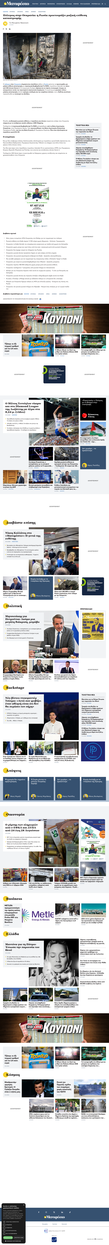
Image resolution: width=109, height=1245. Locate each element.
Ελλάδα (12, 934)
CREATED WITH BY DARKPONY (95, 1239)
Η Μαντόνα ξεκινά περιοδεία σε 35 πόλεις (18, 961)
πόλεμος (7, 84)
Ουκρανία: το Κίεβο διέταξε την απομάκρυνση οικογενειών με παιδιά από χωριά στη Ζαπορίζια (37, 244)
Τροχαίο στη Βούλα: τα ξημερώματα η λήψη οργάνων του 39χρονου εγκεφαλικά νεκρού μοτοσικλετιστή (88, 140)
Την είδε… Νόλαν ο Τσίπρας (14, 720)
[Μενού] (102, 3)
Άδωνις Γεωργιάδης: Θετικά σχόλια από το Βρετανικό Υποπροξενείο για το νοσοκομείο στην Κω (15, 594)
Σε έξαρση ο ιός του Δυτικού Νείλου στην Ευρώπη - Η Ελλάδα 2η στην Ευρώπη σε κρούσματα (92, 973)
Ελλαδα (69, 4)
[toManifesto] (16, 3)
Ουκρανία (17, 84)
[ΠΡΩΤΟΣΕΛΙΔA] (93, 626)
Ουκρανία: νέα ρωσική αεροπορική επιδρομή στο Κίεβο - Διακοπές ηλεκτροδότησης (33, 256)
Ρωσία (46, 84)
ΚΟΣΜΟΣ (5, 11)
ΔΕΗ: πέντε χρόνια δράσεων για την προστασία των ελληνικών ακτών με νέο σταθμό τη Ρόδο (92, 921)
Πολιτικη (35, 4)
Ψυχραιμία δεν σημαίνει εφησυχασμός (15, 780)
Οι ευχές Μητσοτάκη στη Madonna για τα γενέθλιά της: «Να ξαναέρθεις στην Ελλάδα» (40, 758)
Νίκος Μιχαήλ (15, 796)
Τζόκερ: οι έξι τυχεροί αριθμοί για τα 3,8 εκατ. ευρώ (12, 347)
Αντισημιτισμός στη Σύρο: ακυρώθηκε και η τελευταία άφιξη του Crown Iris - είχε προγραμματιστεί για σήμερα (92, 441)
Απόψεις (13, 770)
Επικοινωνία (64, 1224)
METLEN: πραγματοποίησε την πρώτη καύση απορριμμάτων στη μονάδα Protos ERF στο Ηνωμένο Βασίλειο (12, 913)
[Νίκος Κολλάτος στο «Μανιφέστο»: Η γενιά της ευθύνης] (54, 551)
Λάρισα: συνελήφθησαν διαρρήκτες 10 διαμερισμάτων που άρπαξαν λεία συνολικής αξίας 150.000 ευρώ (87, 150)
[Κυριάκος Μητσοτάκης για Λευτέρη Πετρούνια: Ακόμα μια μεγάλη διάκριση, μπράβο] (54, 634)
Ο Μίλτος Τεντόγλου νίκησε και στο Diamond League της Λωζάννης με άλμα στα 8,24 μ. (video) (87, 161)
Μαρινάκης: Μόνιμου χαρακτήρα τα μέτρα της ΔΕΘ (14, 486)
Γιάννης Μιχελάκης (43, 796)
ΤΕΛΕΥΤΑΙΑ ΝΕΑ (82, 125)
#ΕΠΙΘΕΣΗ (33, 11)
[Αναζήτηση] (105, 4)
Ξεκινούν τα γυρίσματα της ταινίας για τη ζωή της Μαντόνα (23, 964)
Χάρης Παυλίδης (94, 465)
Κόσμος (13, 1075)
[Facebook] (38, 1212)
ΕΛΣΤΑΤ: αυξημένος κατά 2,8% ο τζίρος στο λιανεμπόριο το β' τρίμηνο (66, 921)
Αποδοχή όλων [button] (8, 1237)
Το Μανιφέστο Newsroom (18, 23)
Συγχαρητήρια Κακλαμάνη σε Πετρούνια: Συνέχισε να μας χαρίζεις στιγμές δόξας (13, 677)
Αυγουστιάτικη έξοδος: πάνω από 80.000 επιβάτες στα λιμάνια (92, 983)
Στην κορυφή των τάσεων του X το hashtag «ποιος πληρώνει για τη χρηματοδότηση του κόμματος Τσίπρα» (14, 759)
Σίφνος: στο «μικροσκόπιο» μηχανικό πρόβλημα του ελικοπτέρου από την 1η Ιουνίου (92, 952)
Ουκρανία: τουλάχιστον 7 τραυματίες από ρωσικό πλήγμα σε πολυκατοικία (30, 267)
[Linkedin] (9, 29)
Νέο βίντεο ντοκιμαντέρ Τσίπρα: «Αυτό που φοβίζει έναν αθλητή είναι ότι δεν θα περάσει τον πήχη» (23, 702)
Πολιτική (14, 606)
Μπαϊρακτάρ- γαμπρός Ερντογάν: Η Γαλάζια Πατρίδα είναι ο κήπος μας (12, 1087)
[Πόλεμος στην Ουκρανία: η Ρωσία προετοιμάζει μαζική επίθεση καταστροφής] (3, 29)
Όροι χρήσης (45, 1224)
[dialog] (14, 1223)
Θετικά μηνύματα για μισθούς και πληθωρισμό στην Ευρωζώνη (41, 486)
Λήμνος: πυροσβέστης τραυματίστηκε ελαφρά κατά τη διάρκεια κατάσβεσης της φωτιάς (92, 941)
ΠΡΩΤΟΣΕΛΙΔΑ (95, 4)
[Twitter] (54, 1212)
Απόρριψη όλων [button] (18, 1237)
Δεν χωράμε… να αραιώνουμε (89, 449)
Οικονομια (51, 4)
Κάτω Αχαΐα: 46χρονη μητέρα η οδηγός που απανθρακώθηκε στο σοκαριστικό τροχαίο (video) (66, 1005)
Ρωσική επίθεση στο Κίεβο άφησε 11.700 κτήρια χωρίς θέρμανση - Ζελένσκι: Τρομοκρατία (35, 241)
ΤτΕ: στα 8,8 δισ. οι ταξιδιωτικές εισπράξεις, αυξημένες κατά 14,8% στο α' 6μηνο (40, 885)
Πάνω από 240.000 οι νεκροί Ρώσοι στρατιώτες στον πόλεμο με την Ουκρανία (65, 593)
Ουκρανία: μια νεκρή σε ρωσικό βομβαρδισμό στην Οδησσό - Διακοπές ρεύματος (32, 262)
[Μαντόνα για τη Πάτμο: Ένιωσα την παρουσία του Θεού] (54, 962)
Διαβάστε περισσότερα (15, 1218)
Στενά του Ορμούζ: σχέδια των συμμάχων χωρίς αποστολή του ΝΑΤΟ (64, 1087)
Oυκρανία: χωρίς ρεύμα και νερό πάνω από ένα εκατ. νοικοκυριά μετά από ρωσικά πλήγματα (36, 247)
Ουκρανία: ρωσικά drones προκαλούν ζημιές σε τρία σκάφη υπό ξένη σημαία (31, 253)
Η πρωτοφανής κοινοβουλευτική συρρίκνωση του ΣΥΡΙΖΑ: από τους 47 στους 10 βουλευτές (66, 758)
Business (14, 899)
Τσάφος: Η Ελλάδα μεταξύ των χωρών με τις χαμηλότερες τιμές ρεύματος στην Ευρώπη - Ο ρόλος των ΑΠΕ (66, 886)
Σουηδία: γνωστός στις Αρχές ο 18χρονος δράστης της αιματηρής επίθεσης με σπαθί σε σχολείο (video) (67, 1117)
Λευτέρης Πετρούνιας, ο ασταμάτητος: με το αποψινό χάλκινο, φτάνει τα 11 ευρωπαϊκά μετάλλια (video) (40, 465)
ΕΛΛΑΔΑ (83, 133)
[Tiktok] (70, 1212)
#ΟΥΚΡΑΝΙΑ (12, 11)
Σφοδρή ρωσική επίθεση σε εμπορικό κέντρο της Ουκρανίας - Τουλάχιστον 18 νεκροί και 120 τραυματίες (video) (66, 465)
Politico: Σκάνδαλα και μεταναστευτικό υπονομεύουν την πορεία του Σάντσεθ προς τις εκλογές (66, 488)
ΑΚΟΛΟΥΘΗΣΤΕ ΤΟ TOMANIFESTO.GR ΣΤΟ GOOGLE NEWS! (21, 299)
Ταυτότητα (54, 1224)
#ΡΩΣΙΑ (27, 11)
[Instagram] (46, 1212)
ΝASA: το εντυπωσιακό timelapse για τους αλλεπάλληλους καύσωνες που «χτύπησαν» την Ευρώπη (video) (93, 1117)
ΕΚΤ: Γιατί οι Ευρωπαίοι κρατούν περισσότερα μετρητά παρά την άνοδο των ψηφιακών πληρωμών (92, 879)
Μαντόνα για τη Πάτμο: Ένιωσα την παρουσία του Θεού (87, 131)
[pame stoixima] (54, 318)
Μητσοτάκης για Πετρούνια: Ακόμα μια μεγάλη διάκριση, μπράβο (22, 619)
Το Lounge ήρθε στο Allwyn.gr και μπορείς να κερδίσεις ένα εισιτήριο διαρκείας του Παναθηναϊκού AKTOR (93, 353)
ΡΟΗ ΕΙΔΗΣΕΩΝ (85, 4)
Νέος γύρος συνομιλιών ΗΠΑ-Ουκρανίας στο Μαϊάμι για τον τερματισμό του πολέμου (34, 238)
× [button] (23, 1205)
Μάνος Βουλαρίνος (43, 596)
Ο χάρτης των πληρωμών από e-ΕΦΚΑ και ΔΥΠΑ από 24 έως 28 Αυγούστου (22, 827)
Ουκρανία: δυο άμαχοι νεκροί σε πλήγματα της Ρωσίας (24, 250)
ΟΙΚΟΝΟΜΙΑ (37, 489)
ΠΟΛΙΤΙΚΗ (10, 489)
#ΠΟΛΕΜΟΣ (20, 11)
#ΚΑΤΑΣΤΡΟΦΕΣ (42, 11)
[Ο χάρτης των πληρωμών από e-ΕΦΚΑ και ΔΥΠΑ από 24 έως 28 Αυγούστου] (54, 843)
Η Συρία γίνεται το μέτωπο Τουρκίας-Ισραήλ (38, 781)
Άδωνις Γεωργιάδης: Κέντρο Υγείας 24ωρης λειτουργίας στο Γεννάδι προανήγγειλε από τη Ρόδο (40, 678)
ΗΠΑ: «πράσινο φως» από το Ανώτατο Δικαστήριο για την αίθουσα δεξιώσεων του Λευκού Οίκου (40, 1117)
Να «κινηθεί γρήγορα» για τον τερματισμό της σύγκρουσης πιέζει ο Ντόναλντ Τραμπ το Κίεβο (36, 259)
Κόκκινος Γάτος (93, 415)
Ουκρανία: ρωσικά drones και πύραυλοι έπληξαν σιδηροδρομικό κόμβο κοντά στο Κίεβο (35, 275)
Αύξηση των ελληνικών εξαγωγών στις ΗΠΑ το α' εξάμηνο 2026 (15, 884)
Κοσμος (76, 4)
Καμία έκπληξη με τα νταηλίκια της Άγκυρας (40, 580)
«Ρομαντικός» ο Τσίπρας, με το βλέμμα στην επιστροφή (92, 402)
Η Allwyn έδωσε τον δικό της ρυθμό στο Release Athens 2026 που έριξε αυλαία (66, 352)
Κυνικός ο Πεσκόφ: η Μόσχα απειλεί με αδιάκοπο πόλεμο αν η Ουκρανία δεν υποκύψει (34, 278)
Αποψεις (43, 4)
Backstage (15, 687)
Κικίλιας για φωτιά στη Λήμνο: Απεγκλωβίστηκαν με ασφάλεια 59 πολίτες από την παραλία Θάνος (65, 678)
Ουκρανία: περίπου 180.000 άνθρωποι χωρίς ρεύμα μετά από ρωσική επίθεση (31, 265)
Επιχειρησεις (60, 4)
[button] (13, 1241)
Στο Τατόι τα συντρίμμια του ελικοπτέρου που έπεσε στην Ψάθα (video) (93, 962)
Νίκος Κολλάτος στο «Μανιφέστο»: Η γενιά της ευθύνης (22, 535)
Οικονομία (15, 814)
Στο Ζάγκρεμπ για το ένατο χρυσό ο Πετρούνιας (20, 638)
